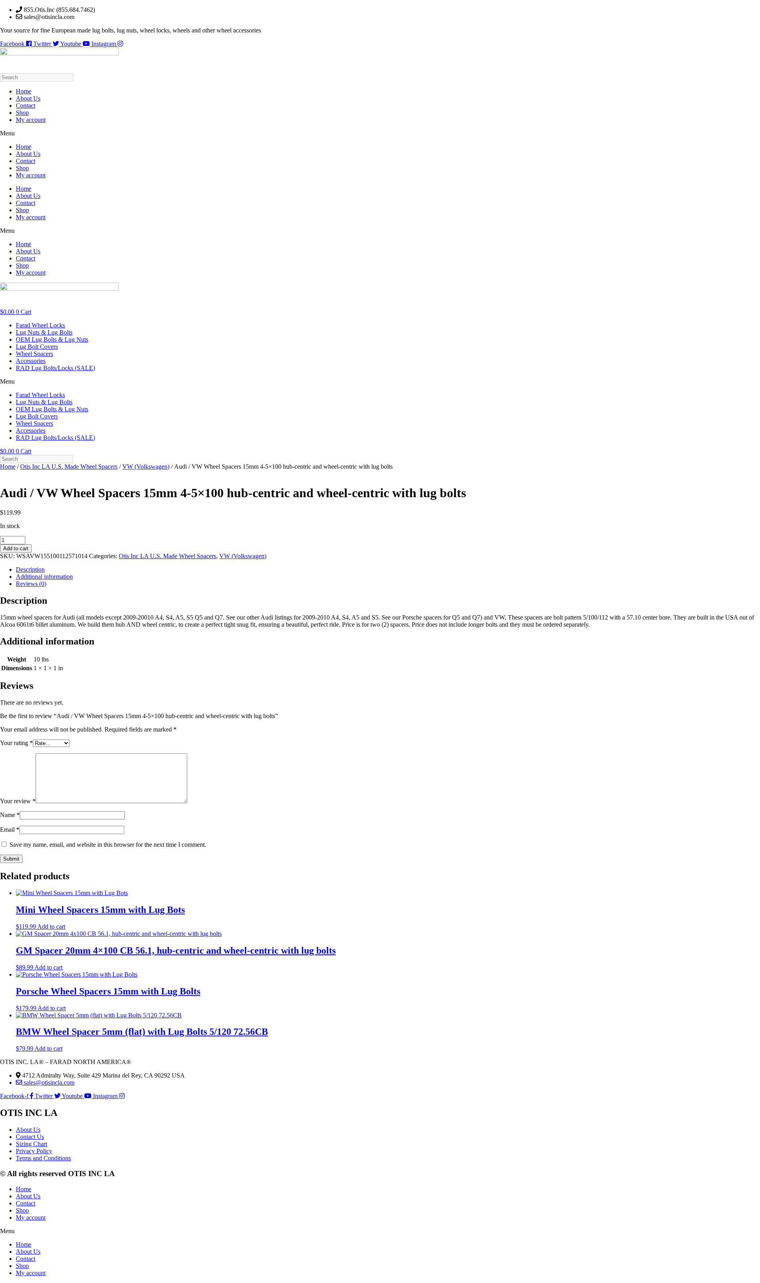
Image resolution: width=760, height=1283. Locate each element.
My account (31, 119)
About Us (28, 98)
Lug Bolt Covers (37, 346)
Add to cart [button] (51, 926)
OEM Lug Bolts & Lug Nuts (52, 339)
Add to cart (15, 548)
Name (10, 815)
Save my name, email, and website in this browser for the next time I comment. (108, 844)
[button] (380, 133)
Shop (22, 112)
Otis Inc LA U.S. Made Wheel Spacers (69, 466)
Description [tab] (30, 569)
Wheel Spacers (34, 353)
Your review (18, 801)
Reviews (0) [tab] (31, 583)
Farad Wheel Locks (40, 325)
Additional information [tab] (44, 576)
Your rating (16, 742)
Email (9, 829)
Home (23, 91)
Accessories (31, 360)
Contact (25, 105)
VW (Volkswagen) (145, 466)
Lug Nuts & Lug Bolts (44, 332)
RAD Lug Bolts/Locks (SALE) (55, 368)
